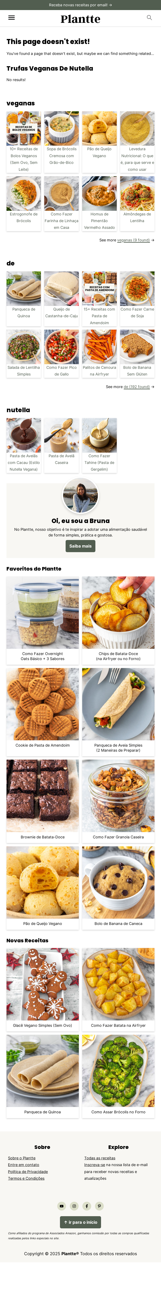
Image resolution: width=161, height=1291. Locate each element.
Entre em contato (23, 1165)
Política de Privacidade (28, 1171)
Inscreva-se (94, 1165)
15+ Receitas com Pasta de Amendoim (99, 316)
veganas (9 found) (133, 240)
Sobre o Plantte (21, 1158)
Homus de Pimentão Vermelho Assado (99, 221)
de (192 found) (137, 387)
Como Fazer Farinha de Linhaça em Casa (61, 221)
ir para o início (80, 1222)
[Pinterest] (99, 1206)
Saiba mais (80, 546)
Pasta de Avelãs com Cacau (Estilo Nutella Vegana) (24, 463)
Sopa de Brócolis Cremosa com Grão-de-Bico (62, 156)
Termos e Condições (26, 1178)
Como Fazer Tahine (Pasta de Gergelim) (99, 463)
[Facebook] (86, 1206)
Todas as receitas (99, 1158)
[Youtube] (61, 1206)
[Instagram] (74, 1206)
